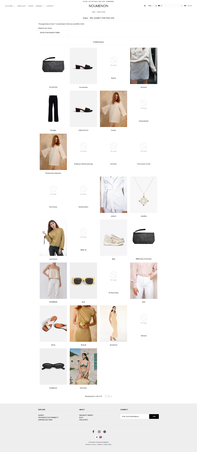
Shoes (53, 345)
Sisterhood (113, 345)
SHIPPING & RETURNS (45, 420)
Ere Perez (113, 164)
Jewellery (144, 216)
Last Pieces (53, 259)
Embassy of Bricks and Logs (83, 164)
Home (93, 12)
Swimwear (83, 388)
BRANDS (39, 6)
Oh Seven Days (114, 293)
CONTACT (50, 6)
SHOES (31, 6)
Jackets (113, 216)
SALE (143, 302)
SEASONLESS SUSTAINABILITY (48, 417)
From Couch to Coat (143, 164)
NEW (113, 259)
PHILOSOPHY (83, 420)
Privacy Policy (91, 444)
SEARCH (41, 415)
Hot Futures (53, 207)
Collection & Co (83, 130)
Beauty (113, 78)
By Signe (53, 130)
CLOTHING (9, 6)
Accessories (53, 87)
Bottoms (144, 87)
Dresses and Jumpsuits (53, 173)
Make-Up (83, 250)
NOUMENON (53, 302)
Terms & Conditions (104, 444)
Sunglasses (53, 388)
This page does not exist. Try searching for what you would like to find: (61, 24)
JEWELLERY (21, 6)
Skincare (144, 336)
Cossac (113, 130)
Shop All (83, 345)
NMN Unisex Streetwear (144, 259)
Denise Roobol (143, 121)
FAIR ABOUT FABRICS (86, 415)
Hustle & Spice (83, 207)
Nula (83, 302)
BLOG (81, 417)
